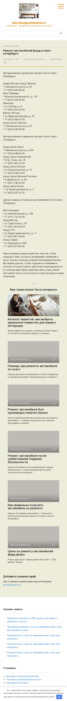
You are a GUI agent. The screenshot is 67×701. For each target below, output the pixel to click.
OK (59, 697)
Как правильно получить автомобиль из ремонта (25, 506)
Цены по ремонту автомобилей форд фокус (30, 552)
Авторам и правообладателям (22, 676)
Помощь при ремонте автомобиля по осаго (32, 367)
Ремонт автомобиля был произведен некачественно (28, 411)
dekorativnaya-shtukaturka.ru (29, 22)
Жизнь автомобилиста (34, 59)
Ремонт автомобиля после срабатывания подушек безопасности (27, 459)
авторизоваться (12, 584)
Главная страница (11, 46)
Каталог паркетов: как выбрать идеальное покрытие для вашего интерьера (32, 322)
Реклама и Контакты (17, 682)
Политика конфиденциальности (23, 679)
